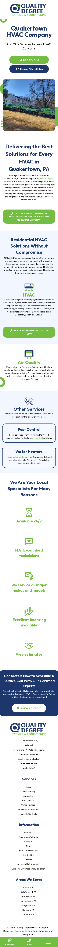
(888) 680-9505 (31, 754)
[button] (29, 60)
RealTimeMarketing (38, 930)
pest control (37, 438)
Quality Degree (46, 178)
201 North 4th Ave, (29, 740)
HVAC (29, 295)
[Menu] (48, 942)
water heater (18, 457)
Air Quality (29, 362)
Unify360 (28, 934)
